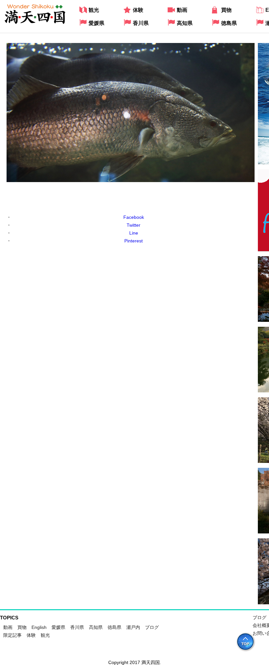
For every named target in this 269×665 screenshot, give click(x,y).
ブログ (152, 627)
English (39, 627)
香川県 (77, 627)
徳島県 (114, 627)
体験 (31, 635)
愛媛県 (58, 627)
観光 (45, 635)
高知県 (96, 627)
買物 (22, 627)
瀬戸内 (133, 627)
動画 (7, 627)
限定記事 (12, 635)
